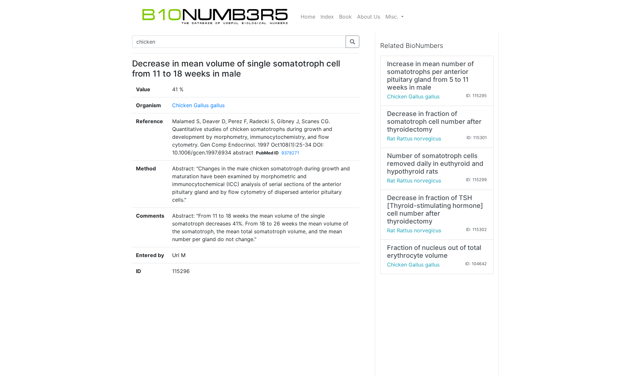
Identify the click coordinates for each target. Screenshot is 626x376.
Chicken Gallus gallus (198, 105)
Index (327, 16)
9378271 (290, 152)
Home (308, 16)
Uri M (179, 255)
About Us (368, 16)
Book (345, 16)
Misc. (392, 16)
